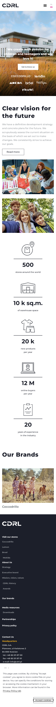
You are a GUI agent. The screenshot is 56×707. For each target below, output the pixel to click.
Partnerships (9, 619)
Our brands (8, 598)
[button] (45, 5)
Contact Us (8, 637)
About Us (7, 562)
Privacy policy (9, 625)
